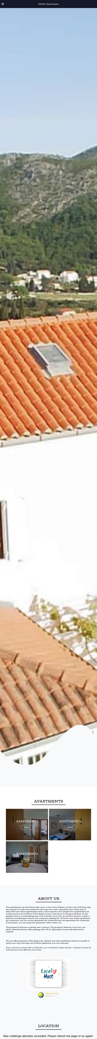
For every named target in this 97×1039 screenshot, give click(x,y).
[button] (3, 3)
